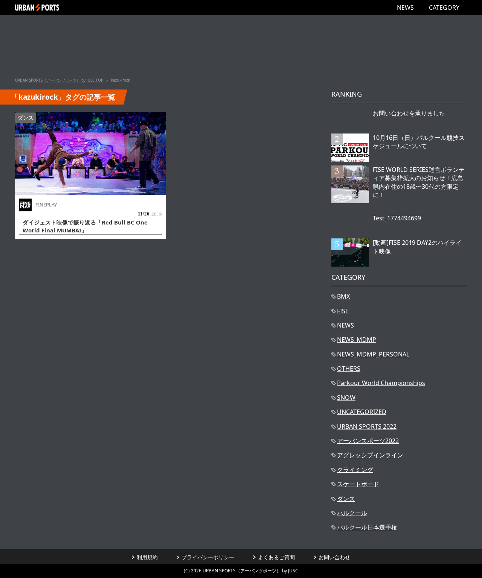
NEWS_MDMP (356, 339)
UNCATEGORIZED (361, 412)
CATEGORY (444, 7)
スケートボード (358, 484)
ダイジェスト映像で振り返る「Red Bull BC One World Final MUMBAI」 (85, 226)
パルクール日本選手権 (367, 527)
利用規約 (147, 557)
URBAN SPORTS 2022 (367, 426)
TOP (59, 80)
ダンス (26, 117)
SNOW (346, 397)
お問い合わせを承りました (409, 113)
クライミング (355, 470)
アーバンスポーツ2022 (368, 441)
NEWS (405, 7)
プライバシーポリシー (208, 557)
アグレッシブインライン (370, 455)
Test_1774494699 (397, 218)
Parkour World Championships (381, 383)
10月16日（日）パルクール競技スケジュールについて (419, 142)
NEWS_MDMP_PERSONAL (373, 354)
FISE (343, 311)
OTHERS (348, 368)
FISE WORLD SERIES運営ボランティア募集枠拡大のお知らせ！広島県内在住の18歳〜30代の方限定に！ (419, 182)
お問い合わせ (334, 557)
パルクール (352, 513)
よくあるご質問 (276, 557)
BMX (343, 296)
